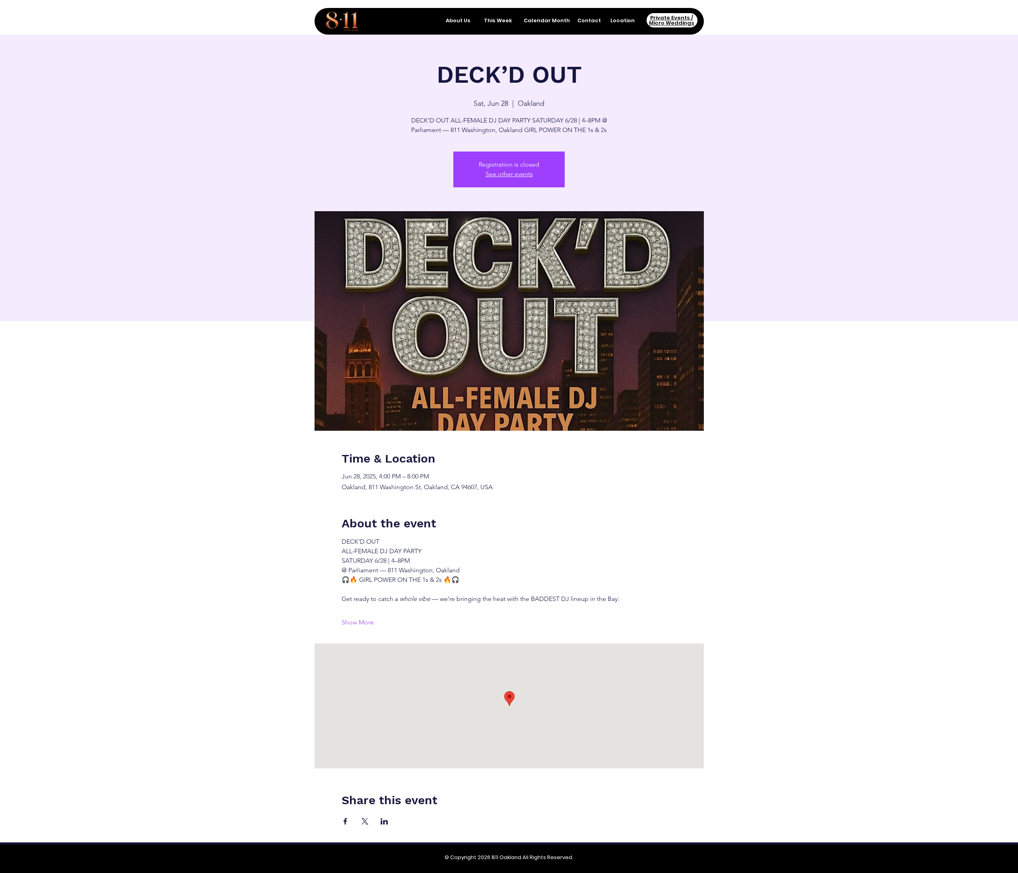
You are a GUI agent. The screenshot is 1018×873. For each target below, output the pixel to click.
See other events (509, 174)
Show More (358, 622)
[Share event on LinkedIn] (384, 821)
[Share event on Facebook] (345, 821)
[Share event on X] (365, 821)
